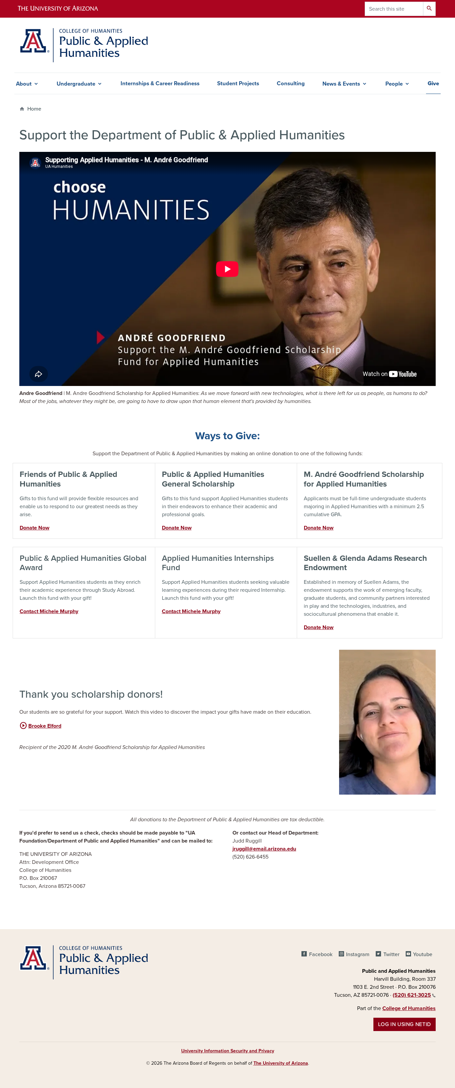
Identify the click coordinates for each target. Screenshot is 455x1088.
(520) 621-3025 (412, 995)
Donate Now (34, 528)
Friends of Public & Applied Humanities (68, 479)
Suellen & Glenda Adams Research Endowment (365, 563)
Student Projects (238, 83)
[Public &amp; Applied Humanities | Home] (85, 45)
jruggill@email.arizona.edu (264, 849)
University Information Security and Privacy (227, 1051)
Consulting (291, 83)
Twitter (391, 954)
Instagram (357, 954)
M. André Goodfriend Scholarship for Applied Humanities (364, 479)
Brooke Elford (40, 726)
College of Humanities (409, 1008)
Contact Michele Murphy (49, 611)
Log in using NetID (404, 1024)
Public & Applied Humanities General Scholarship (213, 479)
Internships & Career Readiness (160, 83)
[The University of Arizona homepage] (63, 9)
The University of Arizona (280, 1063)
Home (34, 109)
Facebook (320, 954)
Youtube (422, 954)
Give (433, 83)
